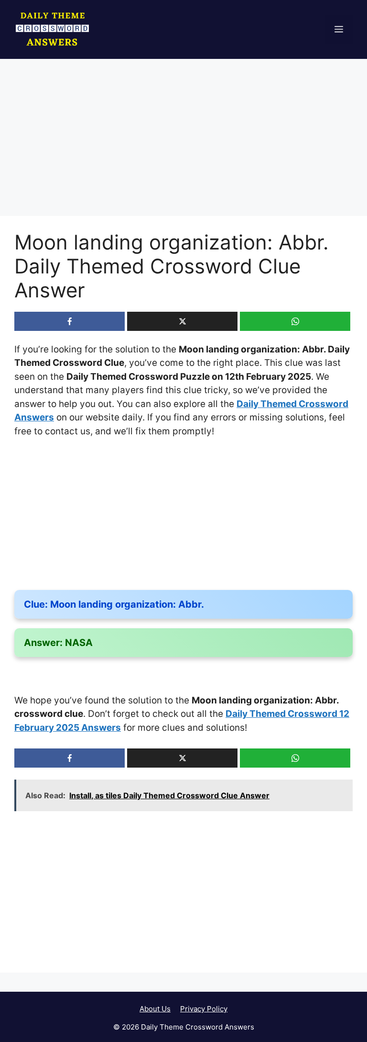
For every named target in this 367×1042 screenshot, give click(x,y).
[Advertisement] (183, 145)
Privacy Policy (203, 1008)
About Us (155, 1008)
